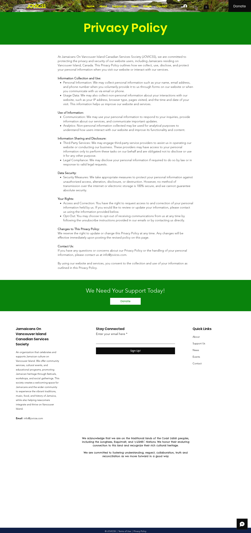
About (196, 336)
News (196, 350)
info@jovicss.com (114, 255)
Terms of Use (124, 531)
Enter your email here (110, 333)
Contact (197, 363)
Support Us (199, 343)
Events (196, 356)
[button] (206, 5)
